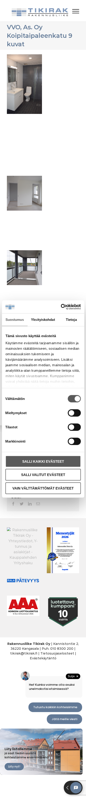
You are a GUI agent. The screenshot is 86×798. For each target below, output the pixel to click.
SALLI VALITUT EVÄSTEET (43, 475)
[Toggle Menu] (75, 11)
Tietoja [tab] (71, 319)
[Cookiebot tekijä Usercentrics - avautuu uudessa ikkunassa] (61, 307)
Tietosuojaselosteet (57, 653)
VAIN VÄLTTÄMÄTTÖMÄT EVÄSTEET (43, 488)
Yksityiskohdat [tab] (43, 319)
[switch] (74, 412)
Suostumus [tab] (15, 319)
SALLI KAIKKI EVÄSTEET (43, 461)
